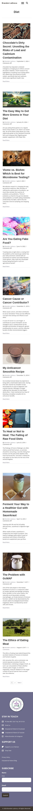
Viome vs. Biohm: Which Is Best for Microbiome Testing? (16, 173)
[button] (27, 3)
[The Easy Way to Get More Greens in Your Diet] (16, 99)
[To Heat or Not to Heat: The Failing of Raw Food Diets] (16, 418)
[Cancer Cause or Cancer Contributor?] (16, 286)
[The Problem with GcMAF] (16, 562)
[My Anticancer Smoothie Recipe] (16, 354)
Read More (6, 81)
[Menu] (23, 3)
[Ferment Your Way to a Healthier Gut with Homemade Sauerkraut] (16, 486)
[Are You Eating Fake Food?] (16, 226)
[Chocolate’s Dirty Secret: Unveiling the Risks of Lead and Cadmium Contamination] (16, 31)
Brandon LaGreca (9, 3)
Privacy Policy (6, 757)
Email (4, 785)
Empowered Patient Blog (9, 760)
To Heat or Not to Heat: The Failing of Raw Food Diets (15, 435)
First (3, 776)
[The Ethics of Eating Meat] (16, 627)
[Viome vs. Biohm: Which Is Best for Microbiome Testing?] (16, 158)
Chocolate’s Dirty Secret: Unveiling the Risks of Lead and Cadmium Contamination (16, 50)
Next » (20, 682)
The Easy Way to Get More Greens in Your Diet (16, 115)
